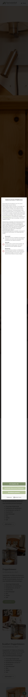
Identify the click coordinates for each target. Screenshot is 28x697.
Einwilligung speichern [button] (14, 492)
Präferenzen (9, 497)
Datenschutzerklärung (6, 216)
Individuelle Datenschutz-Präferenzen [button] (14, 488)
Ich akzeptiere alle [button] (14, 483)
